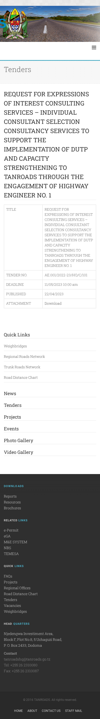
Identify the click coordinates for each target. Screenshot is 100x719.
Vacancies (12, 605)
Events (11, 429)
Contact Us (51, 711)
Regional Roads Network (24, 356)
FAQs (8, 576)
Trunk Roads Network (22, 366)
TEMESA (11, 553)
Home (18, 711)
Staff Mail (73, 711)
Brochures (12, 507)
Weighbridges (15, 346)
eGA (7, 536)
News (10, 393)
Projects (12, 417)
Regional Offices (17, 587)
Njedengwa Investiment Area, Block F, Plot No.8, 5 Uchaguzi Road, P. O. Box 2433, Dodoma (33, 639)
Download (53, 303)
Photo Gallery (18, 440)
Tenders (13, 405)
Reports (10, 496)
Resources (12, 502)
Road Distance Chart (21, 377)
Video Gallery (18, 452)
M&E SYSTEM (15, 541)
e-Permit (11, 530)
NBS (7, 547)
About (32, 711)
